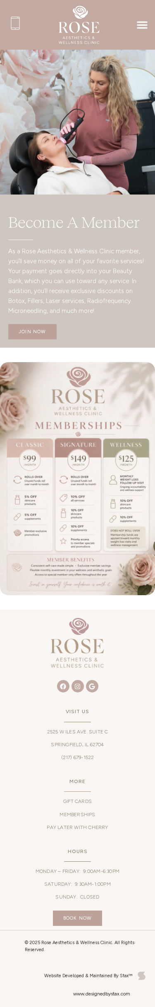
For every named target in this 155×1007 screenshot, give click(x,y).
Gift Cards (77, 801)
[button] (142, 25)
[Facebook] (63, 686)
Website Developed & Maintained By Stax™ (88, 975)
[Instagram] (78, 686)
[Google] (92, 686)
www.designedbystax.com (101, 994)
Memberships (77, 814)
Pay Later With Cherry (77, 827)
